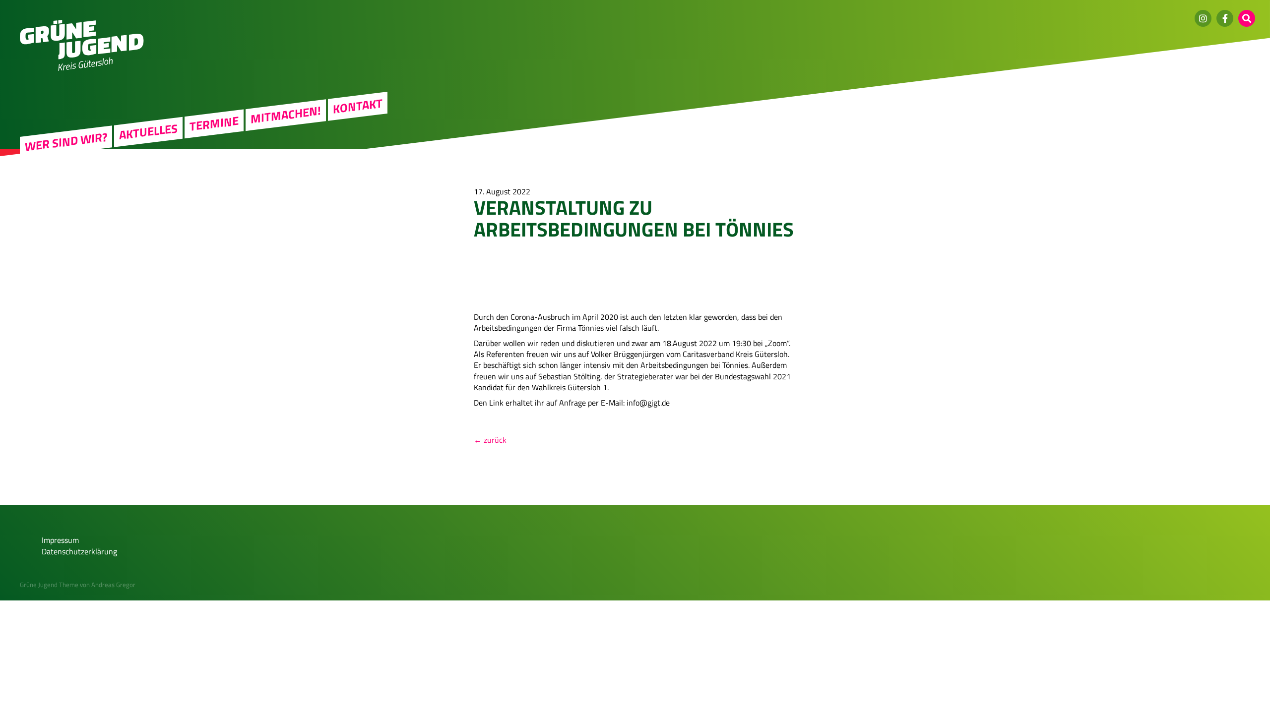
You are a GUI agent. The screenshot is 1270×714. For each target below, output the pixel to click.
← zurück (490, 440)
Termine (214, 123)
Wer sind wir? (66, 142)
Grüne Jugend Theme (49, 585)
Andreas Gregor (113, 585)
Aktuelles (148, 131)
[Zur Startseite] (82, 56)
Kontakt (357, 106)
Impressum (60, 540)
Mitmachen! (286, 115)
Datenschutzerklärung (79, 551)
